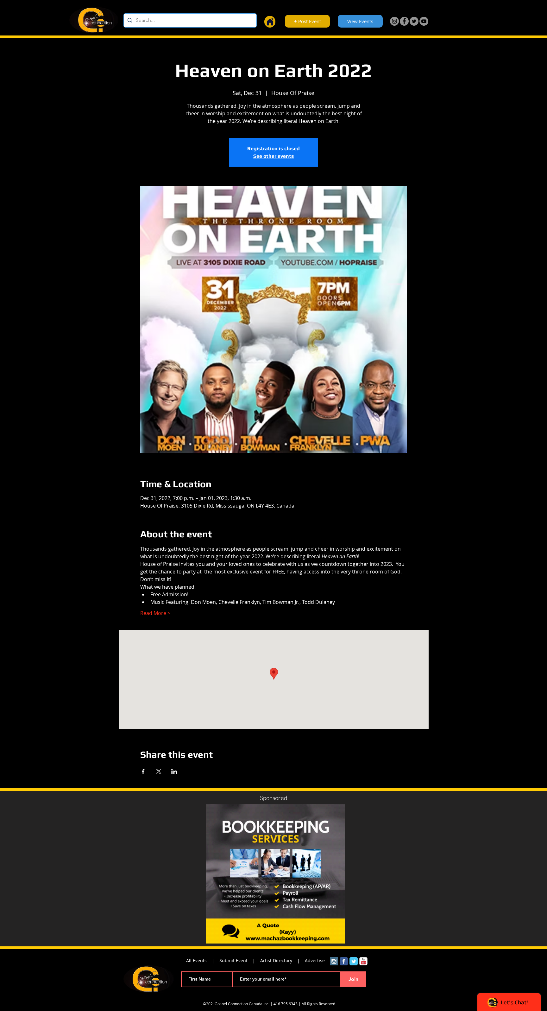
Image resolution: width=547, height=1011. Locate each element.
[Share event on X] (159, 771)
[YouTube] (423, 21)
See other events (273, 156)
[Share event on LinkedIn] (174, 771)
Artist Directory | (282, 960)
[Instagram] (394, 21)
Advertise (315, 960)
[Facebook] (404, 21)
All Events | (202, 960)
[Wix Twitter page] (353, 961)
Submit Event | (239, 960)
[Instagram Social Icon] (334, 961)
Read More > (155, 613)
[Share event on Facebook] (143, 771)
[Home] (269, 22)
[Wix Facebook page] (344, 961)
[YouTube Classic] (363, 961)
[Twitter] (414, 21)
